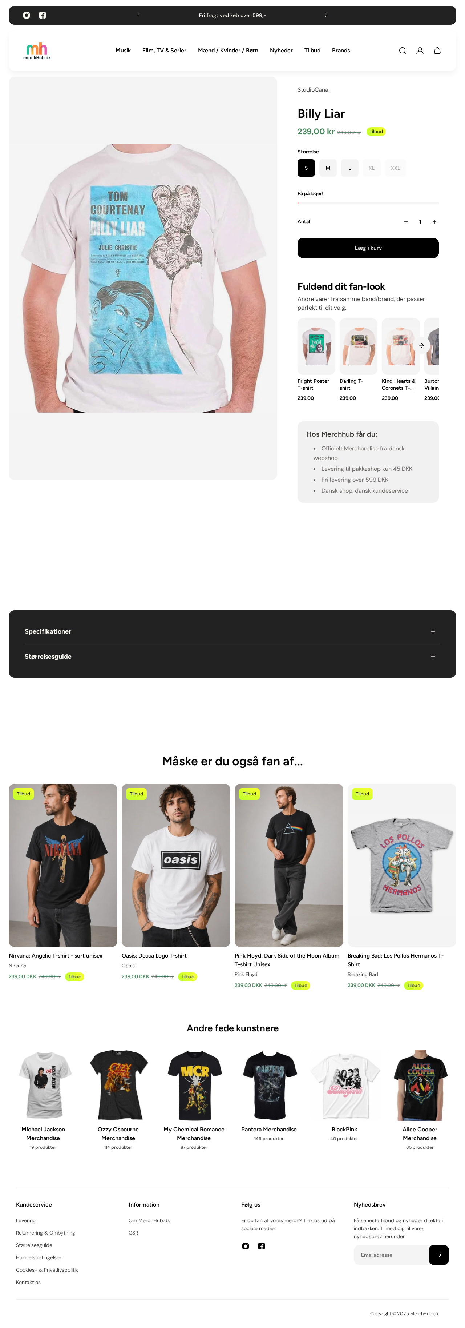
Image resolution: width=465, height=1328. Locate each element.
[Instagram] (27, 15)
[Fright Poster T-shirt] (316, 346)
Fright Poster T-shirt (313, 384)
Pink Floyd (246, 974)
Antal (304, 221)
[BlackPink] (345, 1100)
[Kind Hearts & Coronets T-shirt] (401, 346)
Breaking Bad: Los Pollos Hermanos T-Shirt (396, 959)
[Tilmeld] (439, 1255)
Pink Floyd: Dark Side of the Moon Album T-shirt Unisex (287, 959)
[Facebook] (42, 15)
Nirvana (18, 965)
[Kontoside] (420, 51)
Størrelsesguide (48, 657)
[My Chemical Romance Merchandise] (194, 1104)
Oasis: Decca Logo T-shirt (154, 955)
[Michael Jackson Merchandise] (44, 1104)
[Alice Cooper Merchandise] (420, 1104)
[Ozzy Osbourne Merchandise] (119, 1104)
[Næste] (421, 345)
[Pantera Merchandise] (270, 1100)
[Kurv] (437, 51)
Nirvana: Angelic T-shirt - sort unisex (55, 955)
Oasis (128, 965)
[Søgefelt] (402, 51)
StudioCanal (314, 89)
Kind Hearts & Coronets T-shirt (399, 385)
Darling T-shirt (351, 384)
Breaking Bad (363, 974)
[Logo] (37, 51)
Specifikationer (48, 631)
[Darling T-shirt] (358, 346)
